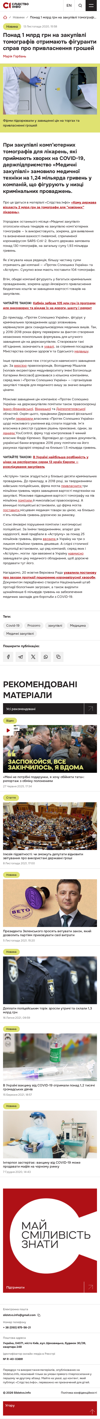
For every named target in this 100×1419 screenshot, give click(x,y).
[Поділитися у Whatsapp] (46, 657)
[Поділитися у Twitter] (33, 657)
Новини (18, 17)
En (69, 5)
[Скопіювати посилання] (58, 657)
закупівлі (55, 625)
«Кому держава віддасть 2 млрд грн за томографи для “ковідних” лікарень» (49, 207)
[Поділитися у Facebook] (8, 657)
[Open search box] (80, 5)
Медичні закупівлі (20, 633)
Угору (10, 1405)
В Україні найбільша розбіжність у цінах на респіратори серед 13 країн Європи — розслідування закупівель (45, 462)
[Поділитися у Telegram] (21, 657)
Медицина (78, 625)
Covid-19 (13, 625)
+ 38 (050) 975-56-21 (17, 1327)
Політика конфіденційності (79, 1393)
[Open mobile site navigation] (91, 5)
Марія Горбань (14, 56)
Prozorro (33, 625)
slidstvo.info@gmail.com (19, 1315)
